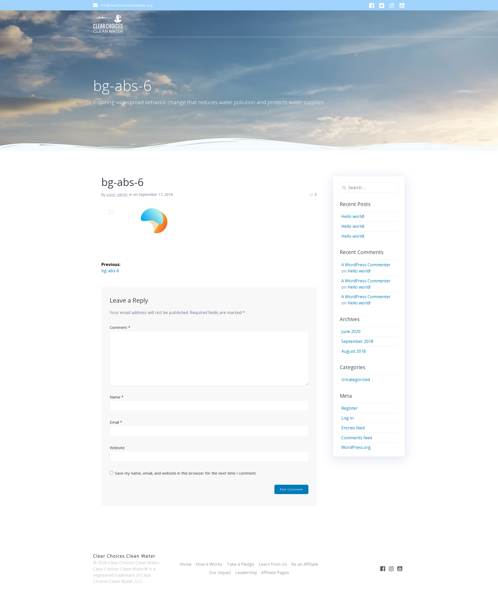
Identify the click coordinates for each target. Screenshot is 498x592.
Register (349, 408)
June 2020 (351, 331)
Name (116, 397)
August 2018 (353, 351)
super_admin (117, 194)
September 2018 (357, 341)
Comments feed (356, 438)
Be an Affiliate (304, 564)
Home (185, 564)
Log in (347, 418)
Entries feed (353, 428)
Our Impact (220, 572)
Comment (120, 327)
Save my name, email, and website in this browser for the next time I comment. (186, 473)
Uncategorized (355, 379)
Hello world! (352, 216)
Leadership (246, 572)
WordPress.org (356, 447)
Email (116, 422)
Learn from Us (273, 564)
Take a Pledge (240, 564)
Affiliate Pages (275, 572)
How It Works (209, 564)
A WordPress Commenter (366, 265)
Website (117, 447)
